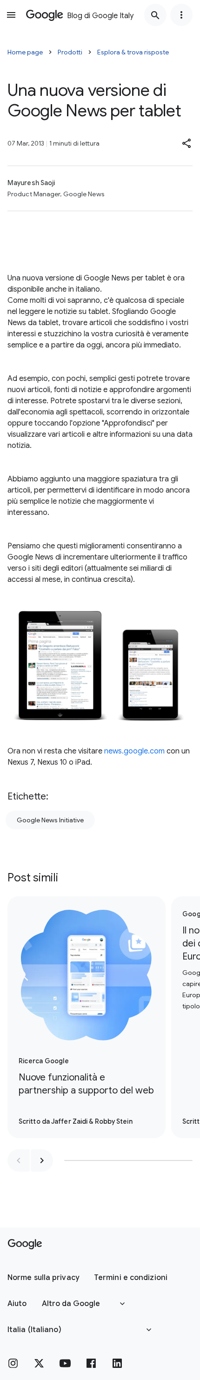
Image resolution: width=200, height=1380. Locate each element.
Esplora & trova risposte (133, 52)
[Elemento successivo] (42, 1160)
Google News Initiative (50, 820)
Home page (25, 52)
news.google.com (134, 751)
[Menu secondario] (181, 15)
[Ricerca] (155, 15)
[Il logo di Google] (24, 1244)
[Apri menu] (11, 15)
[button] (187, 143)
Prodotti (70, 52)
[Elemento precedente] (18, 1160)
